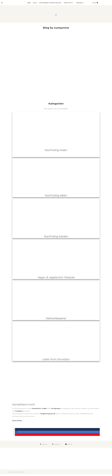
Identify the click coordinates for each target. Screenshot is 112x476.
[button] (15, 429)
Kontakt (79, 2)
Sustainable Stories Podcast (50, 2)
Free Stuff (68, 2)
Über (29, 2)
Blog (35, 2)
